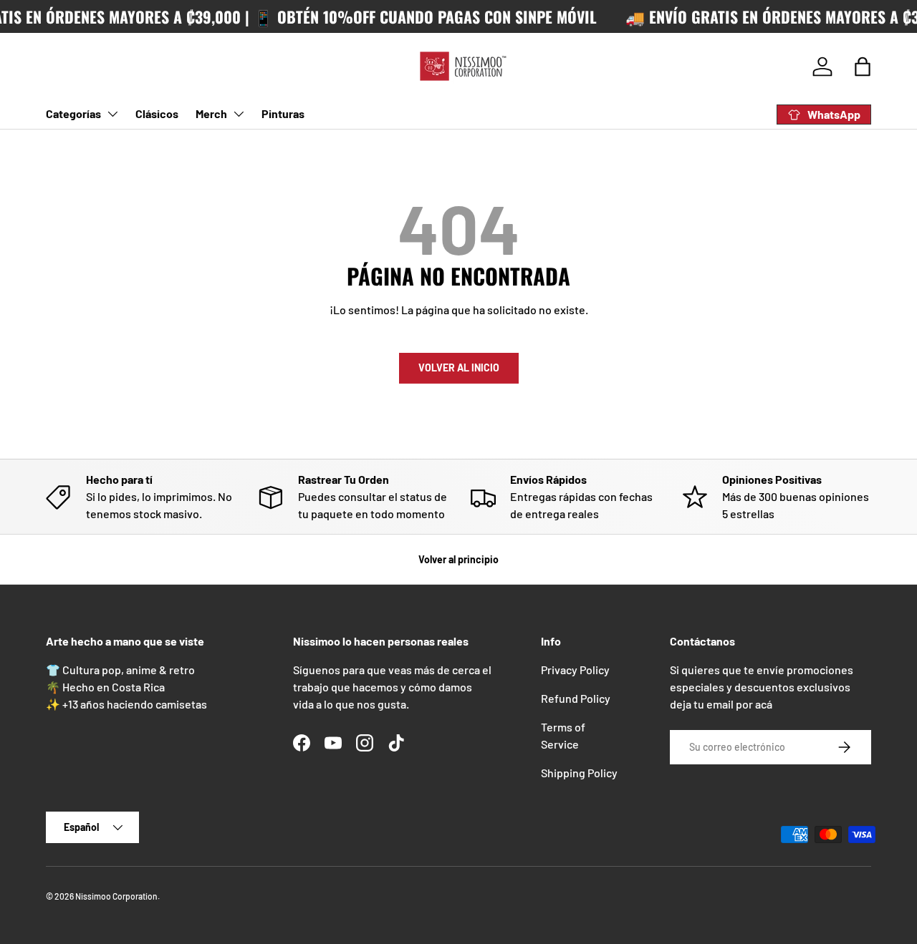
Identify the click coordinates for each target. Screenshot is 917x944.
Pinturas (282, 113)
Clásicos (156, 113)
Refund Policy (575, 698)
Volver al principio (458, 559)
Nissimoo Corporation (116, 896)
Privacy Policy (575, 669)
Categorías (73, 113)
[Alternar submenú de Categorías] (112, 113)
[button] (862, 66)
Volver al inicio (458, 367)
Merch (211, 113)
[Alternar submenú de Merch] (238, 113)
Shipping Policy (579, 772)
